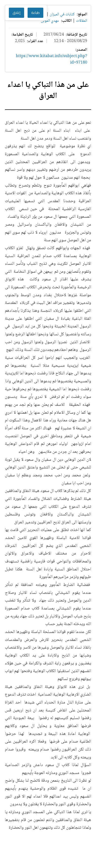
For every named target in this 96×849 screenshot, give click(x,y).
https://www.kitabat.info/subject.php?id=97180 (51, 59)
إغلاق (16, 13)
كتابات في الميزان (62, 14)
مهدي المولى (50, 21)
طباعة (35, 13)
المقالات (81, 21)
